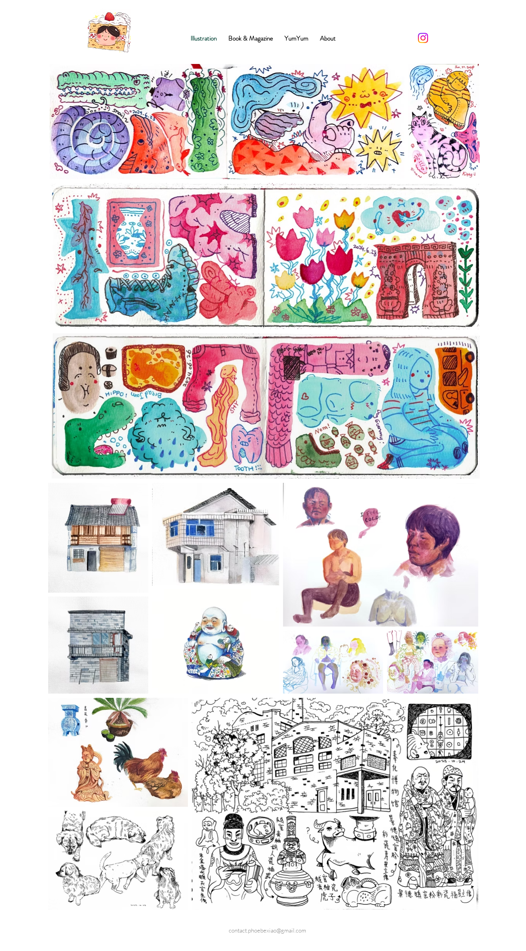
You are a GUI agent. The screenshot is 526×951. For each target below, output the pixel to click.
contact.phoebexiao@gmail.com (267, 930)
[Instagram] (423, 38)
